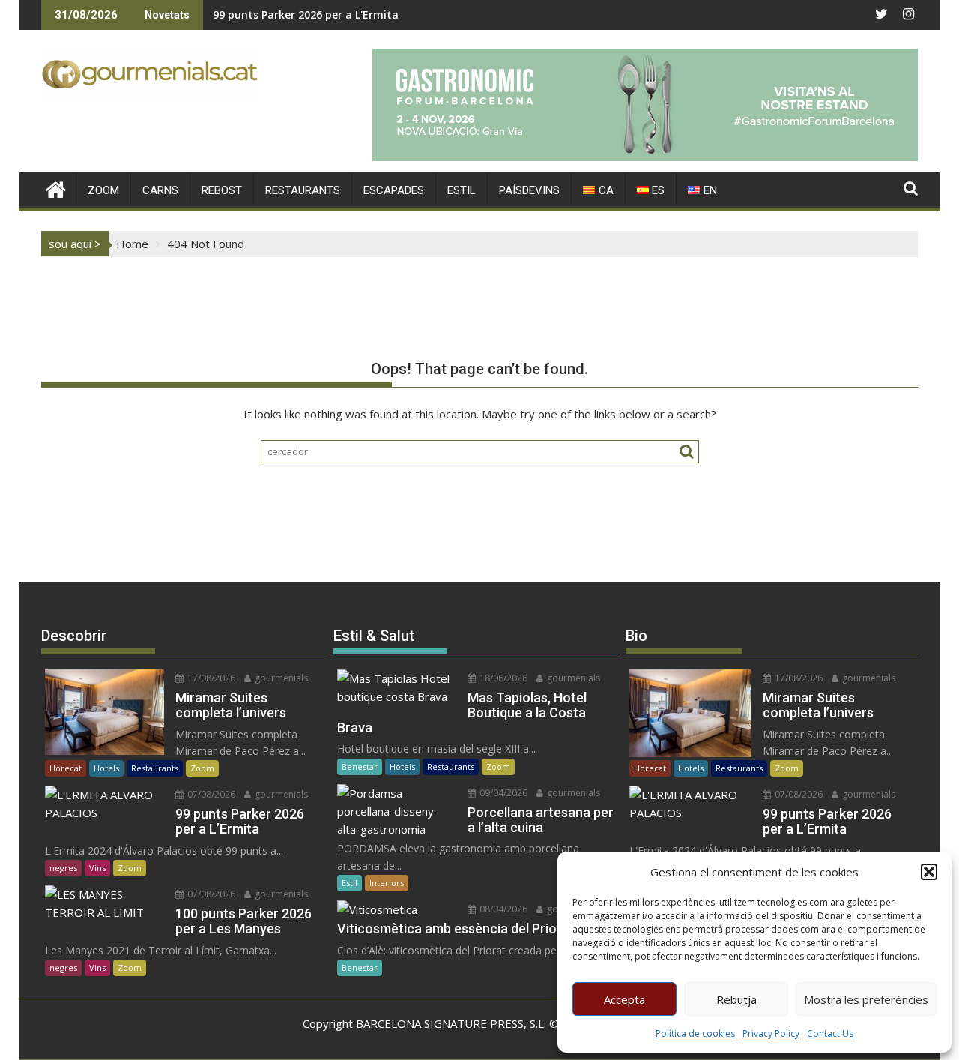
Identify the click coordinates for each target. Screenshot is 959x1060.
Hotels (106, 768)
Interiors (386, 882)
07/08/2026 (210, 794)
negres (63, 867)
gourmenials (280, 678)
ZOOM (103, 190)
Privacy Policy (770, 1033)
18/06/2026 (502, 678)
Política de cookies (695, 1033)
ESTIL (461, 190)
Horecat (65, 768)
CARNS (160, 190)
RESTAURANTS (302, 190)
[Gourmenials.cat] (56, 188)
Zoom (202, 768)
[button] (929, 871)
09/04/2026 (502, 792)
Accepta (624, 999)
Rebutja (736, 999)
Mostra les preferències (866, 999)
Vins (97, 867)
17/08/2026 (210, 678)
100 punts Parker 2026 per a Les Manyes (317, 14)
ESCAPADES (393, 190)
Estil (349, 882)
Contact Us (830, 1033)
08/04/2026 (502, 909)
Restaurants (154, 768)
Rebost (222, 190)
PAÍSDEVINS (529, 190)
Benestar (360, 766)
